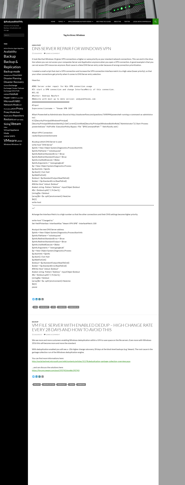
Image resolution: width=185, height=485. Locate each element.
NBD (17, 101)
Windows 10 (73, 307)
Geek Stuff (36, 45)
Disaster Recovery (14, 81)
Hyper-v (8, 97)
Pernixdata (7, 109)
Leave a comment (53, 53)
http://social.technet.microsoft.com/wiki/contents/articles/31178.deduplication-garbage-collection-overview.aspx (81, 361)
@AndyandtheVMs (13, 21)
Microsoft (44, 307)
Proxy (19, 108)
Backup (35, 322)
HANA (6, 94)
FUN (17, 91)
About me (117, 21)
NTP (20, 105)
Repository (18, 115)
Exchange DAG (9, 91)
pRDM (13, 109)
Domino (6, 85)
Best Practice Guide (103, 21)
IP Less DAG (19, 98)
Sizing (7, 123)
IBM (13, 98)
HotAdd (13, 94)
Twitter (127, 21)
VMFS (12, 136)
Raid (18, 112)
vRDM (19, 141)
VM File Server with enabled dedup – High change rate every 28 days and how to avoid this (92, 327)
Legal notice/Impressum (142, 21)
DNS (35, 307)
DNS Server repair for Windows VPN (71, 48)
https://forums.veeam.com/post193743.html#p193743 (55, 370)
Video (5, 127)
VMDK (6, 136)
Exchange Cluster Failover (14, 88)
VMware (10, 140)
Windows (62, 307)
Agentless (21, 48)
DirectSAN (17, 75)
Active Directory (9, 48)
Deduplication (48, 384)
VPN (53, 307)
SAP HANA (20, 120)
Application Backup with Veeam (79, 21)
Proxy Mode (10, 112)
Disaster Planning (12, 78)
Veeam (71, 384)
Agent (16, 48)
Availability (10, 51)
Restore (8, 119)
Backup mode (12, 71)
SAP (14, 120)
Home (53, 21)
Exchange (13, 85)
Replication (8, 116)
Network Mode (11, 104)
